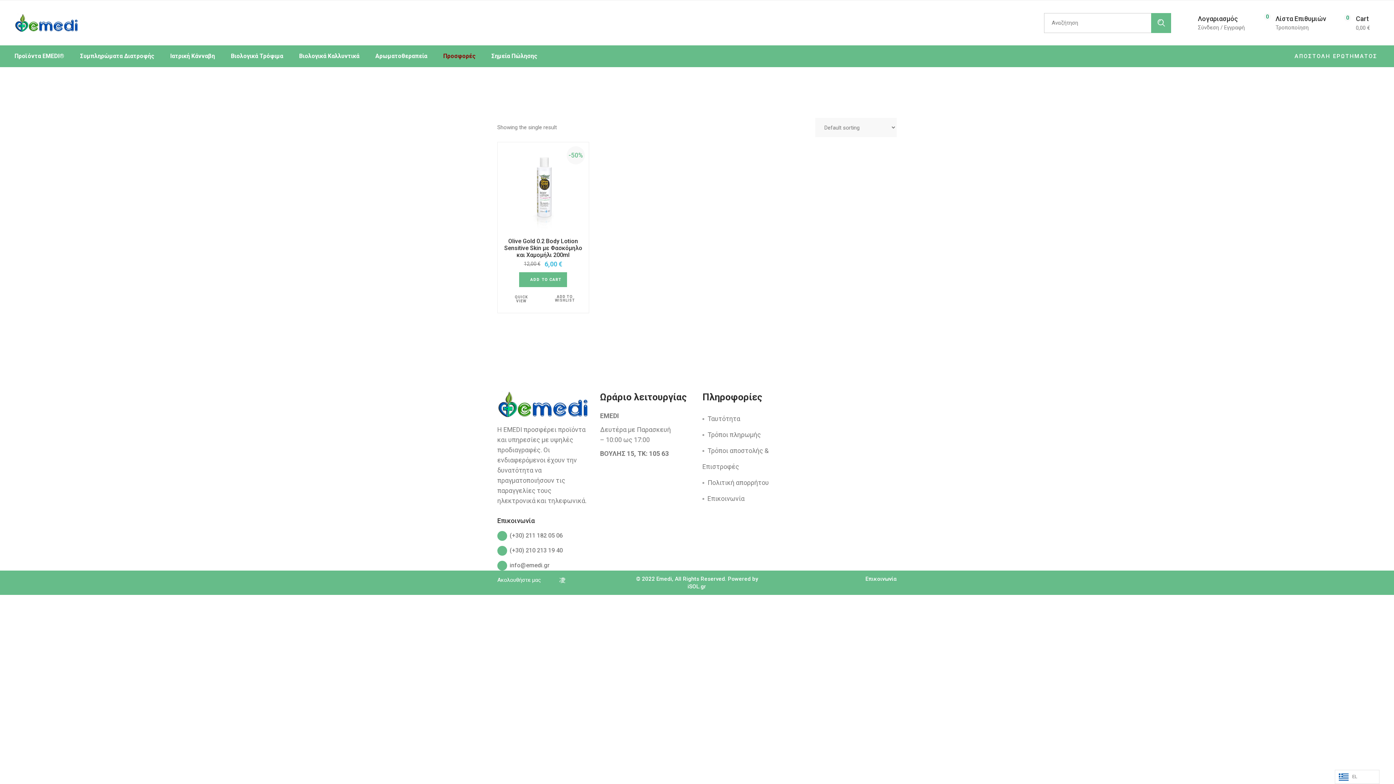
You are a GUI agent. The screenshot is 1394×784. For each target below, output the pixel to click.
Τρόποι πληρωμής (734, 434)
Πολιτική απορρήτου (738, 482)
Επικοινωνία (726, 498)
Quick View (521, 299)
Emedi (664, 579)
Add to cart (545, 279)
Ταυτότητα (724, 418)
